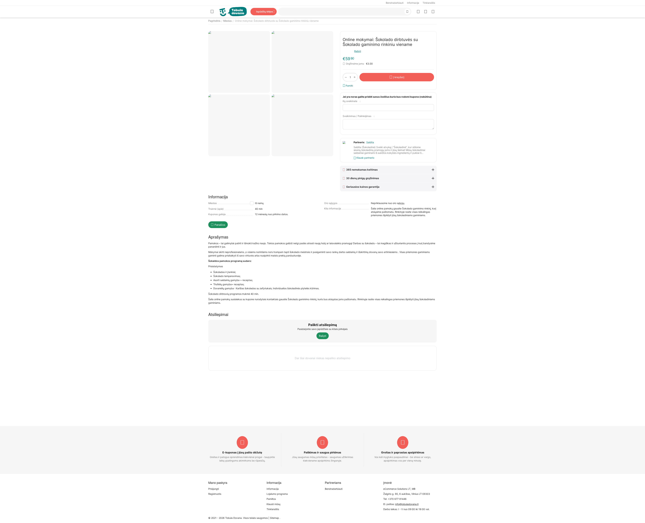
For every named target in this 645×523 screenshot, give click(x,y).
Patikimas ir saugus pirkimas (322, 452)
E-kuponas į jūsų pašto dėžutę (242, 452)
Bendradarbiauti (394, 2)
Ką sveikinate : (351, 101)
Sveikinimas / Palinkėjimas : (358, 116)
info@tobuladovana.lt (407, 504)
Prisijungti (213, 488)
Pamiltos (271, 498)
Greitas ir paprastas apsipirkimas (402, 452)
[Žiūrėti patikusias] (418, 11)
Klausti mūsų (273, 504)
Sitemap (274, 517)
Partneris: (359, 142)
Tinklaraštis (429, 2)
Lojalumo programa (277, 493)
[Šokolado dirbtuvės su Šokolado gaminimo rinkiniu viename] (239, 62)
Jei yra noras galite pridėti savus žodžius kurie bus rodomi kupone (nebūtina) (387, 96)
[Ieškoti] (407, 12)
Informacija (413, 2)
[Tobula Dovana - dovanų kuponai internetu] (233, 11)
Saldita (370, 142)
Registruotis (214, 493)
